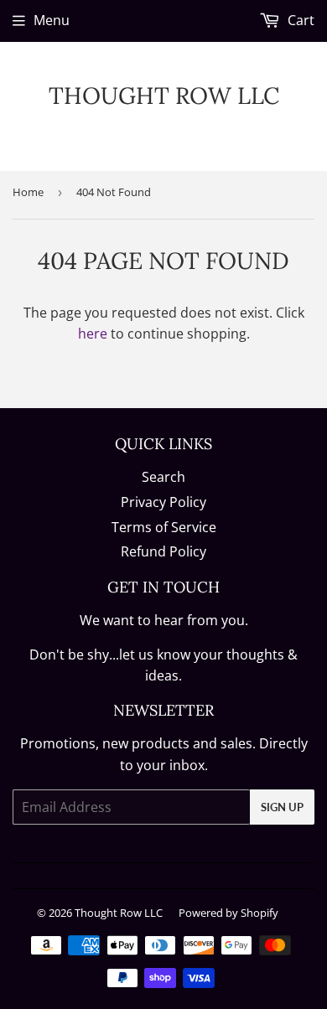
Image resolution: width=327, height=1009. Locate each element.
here (92, 333)
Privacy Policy (163, 502)
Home (28, 191)
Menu (52, 20)
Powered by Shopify (228, 912)
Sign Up (282, 807)
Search (163, 477)
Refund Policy (163, 551)
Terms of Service (164, 527)
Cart (299, 20)
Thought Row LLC (164, 95)
